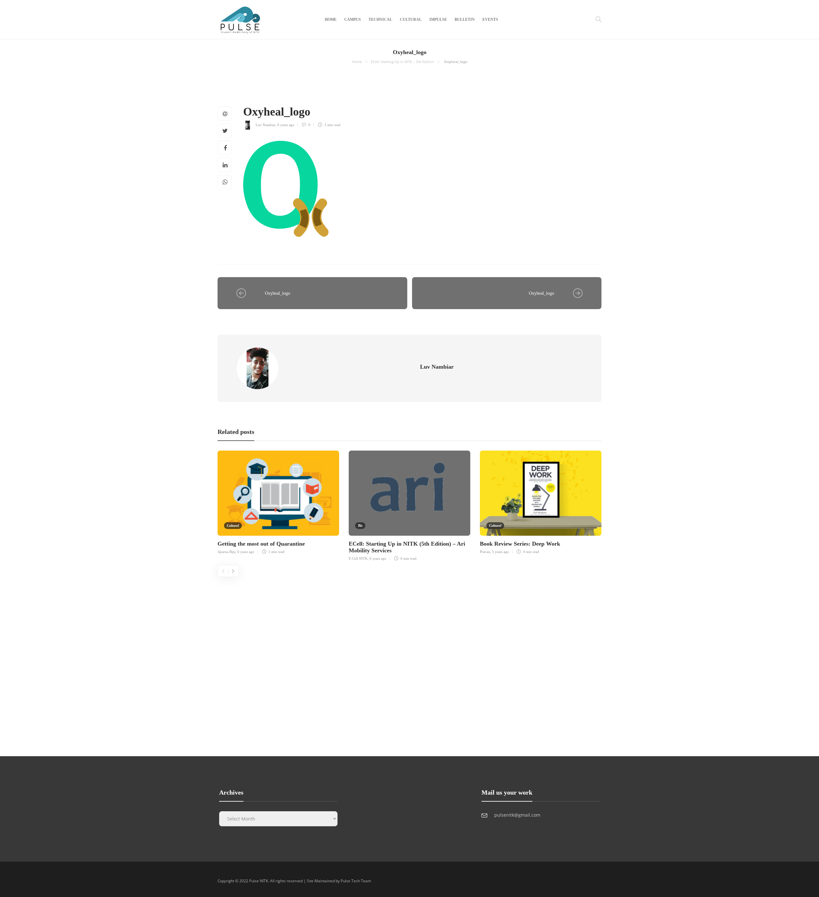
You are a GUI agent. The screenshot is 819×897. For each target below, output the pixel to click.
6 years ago (285, 125)
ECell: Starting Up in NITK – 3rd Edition (402, 61)
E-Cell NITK (358, 558)
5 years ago (500, 552)
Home (331, 19)
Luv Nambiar (265, 125)
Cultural (411, 19)
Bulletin (465, 19)
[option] (278, 501)
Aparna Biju (226, 552)
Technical (380, 19)
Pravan (485, 552)
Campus (352, 19)
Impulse (438, 19)
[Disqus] (409, 657)
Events (490, 19)
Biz (360, 525)
